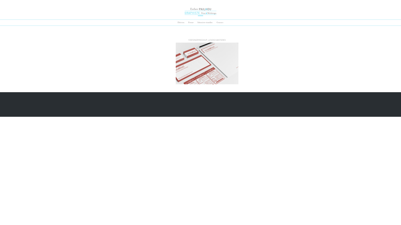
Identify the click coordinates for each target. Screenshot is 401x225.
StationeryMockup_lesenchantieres (207, 40)
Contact (219, 22)
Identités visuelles (205, 22)
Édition (181, 22)
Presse (191, 22)
